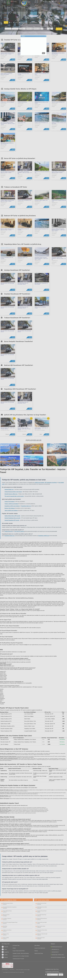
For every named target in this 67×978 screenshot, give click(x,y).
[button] (45, 36)
